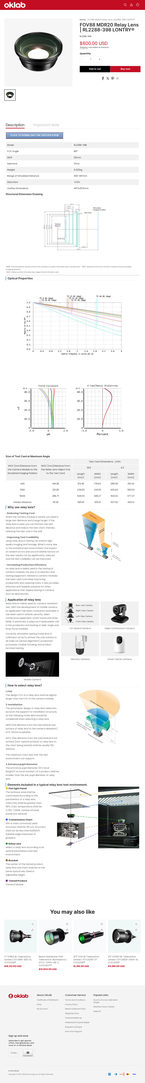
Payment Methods (73, 1018)
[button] (125, 5)
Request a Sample (73, 1027)
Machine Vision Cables (103, 1006)
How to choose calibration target (105, 1001)
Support (97, 1011)
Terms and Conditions (75, 1000)
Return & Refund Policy (75, 1008)
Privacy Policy (71, 1004)
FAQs (39, 1004)
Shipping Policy (72, 1013)
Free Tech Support (73, 1031)
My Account (42, 1008)
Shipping (84, 47)
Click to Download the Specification (34, 135)
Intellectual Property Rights (77, 1022)
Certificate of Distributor (47, 1000)
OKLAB (16, 1071)
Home (83, 19)
